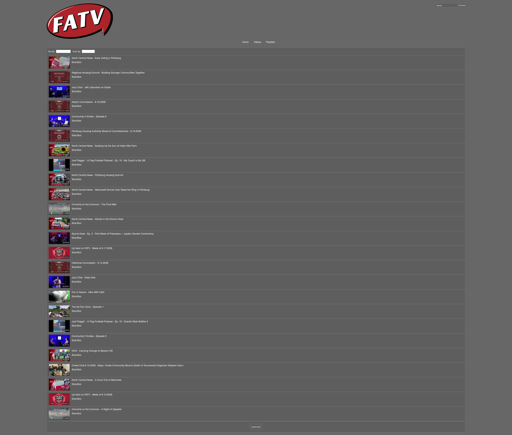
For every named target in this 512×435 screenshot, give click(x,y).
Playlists (270, 42)
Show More (76, 62)
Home (245, 42)
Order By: (77, 51)
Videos (257, 42)
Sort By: (51, 51)
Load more (256, 426)
